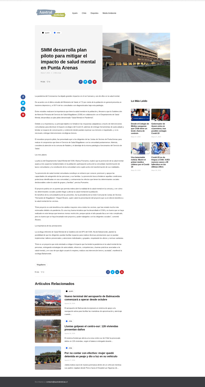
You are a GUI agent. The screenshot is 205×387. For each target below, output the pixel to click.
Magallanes (41, 265)
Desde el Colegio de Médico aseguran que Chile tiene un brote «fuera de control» (140, 128)
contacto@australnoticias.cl (57, 382)
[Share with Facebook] (81, 82)
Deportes (94, 13)
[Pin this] (95, 82)
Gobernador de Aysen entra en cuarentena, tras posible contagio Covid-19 (158, 128)
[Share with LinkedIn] (90, 82)
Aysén (75, 13)
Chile (84, 13)
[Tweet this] (85, 82)
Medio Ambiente (109, 13)
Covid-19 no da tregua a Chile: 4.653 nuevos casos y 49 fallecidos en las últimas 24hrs (160, 162)
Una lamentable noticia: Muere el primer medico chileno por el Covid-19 (140, 162)
